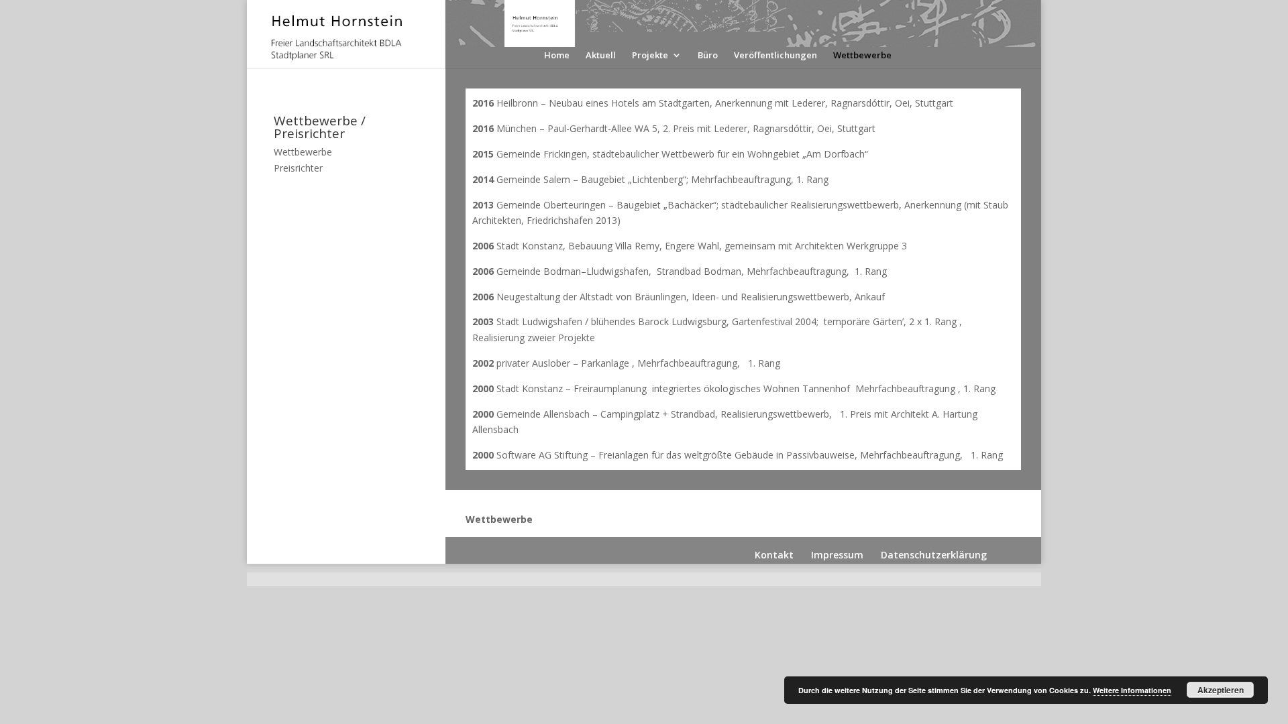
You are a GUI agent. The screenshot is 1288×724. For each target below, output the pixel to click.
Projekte (650, 55)
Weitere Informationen (1132, 690)
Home (557, 55)
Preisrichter (298, 168)
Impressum (837, 554)
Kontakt (774, 554)
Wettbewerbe (862, 55)
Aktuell (601, 55)
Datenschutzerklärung (934, 554)
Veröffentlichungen (775, 55)
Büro (708, 55)
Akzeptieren (1220, 690)
